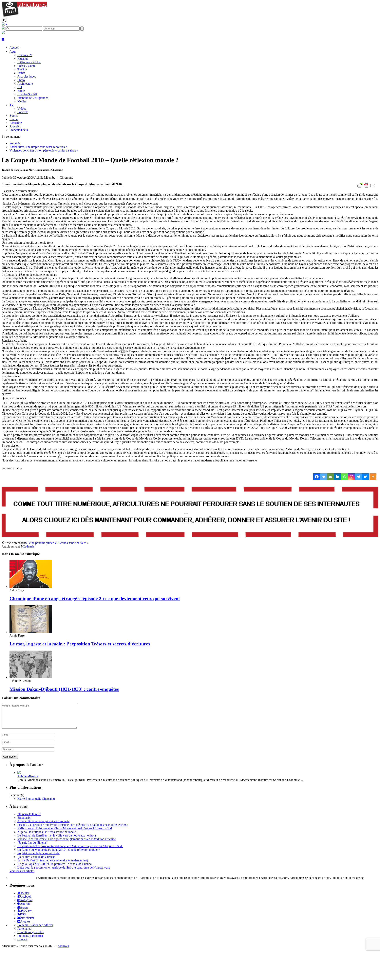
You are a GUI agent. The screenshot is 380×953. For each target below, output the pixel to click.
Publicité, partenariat (30, 935)
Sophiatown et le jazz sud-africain (38, 853)
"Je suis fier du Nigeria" (32, 842)
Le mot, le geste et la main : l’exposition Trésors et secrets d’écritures (80, 643)
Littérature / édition (29, 62)
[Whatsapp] (344, 476)
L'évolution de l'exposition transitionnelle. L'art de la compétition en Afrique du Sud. (70, 846)
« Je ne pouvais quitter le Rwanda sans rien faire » (57, 543)
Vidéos (21, 108)
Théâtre (22, 69)
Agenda (14, 126)
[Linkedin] (337, 476)
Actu (13, 51)
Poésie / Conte (26, 65)
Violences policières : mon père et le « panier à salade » (44, 150)
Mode (21, 90)
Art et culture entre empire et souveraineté (43, 821)
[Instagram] (351, 476)
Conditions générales (30, 932)
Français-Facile (19, 130)
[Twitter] (323, 476)
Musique (22, 58)
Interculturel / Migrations (32, 97)
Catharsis (28, 546)
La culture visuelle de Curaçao (36, 856)
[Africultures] (24, 16)
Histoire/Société (27, 94)
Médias (22, 101)
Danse (21, 73)
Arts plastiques (26, 76)
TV (12, 105)
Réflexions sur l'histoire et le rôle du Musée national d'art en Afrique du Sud (64, 828)
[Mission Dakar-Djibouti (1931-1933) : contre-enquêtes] (31, 677)
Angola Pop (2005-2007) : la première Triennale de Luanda (54, 864)
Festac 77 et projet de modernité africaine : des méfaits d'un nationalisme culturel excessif (72, 824)
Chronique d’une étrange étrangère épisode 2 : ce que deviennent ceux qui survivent (95, 598)
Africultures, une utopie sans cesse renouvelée (38, 147)
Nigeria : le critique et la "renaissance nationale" (47, 832)
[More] (373, 476)
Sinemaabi (23, 817)
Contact (22, 939)
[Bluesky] (365, 476)
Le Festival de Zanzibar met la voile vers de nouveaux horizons (56, 835)
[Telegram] (358, 476)
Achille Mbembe (27, 776)
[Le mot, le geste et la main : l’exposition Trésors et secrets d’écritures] (31, 632)
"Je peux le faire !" (29, 814)
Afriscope (16, 122)
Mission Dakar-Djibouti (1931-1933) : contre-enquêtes (64, 689)
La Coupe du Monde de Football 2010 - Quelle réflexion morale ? (58, 849)
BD (19, 87)
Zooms (14, 115)
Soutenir (15, 143)
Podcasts (22, 112)
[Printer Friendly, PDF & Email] (366, 187)
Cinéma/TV (24, 55)
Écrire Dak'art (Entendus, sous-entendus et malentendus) (52, 860)
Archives (63, 946)
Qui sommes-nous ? (22, 877)
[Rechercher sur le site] (4, 20)
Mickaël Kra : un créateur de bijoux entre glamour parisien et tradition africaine (66, 839)
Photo (21, 80)
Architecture (25, 83)
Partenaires (24, 928)
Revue (14, 119)
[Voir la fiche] (19, 772)
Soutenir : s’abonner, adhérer (35, 925)
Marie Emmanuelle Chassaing (36, 798)
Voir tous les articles (22, 871)
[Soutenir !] (190, 512)
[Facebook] (316, 476)
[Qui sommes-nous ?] (3, 32)
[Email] (330, 476)
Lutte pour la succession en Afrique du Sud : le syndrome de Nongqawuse (63, 867)
